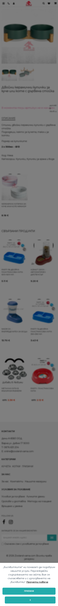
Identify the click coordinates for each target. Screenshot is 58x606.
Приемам (29, 591)
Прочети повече (37, 582)
